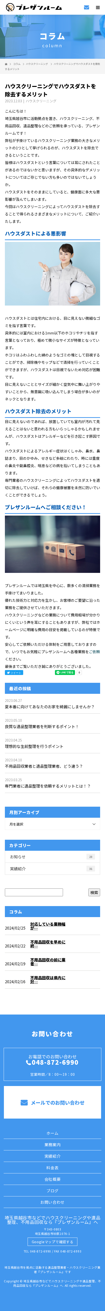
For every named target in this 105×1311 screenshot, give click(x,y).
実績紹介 (51, 869)
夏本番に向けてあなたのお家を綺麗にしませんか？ (50, 706)
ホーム (52, 1133)
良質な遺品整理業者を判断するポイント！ (42, 726)
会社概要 (52, 1179)
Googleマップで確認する (53, 1241)
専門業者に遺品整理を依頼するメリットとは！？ (48, 786)
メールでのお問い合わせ (57, 1102)
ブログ (52, 1190)
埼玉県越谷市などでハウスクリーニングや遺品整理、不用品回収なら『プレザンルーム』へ (53, 1219)
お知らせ (51, 857)
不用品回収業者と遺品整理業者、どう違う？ (44, 766)
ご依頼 (94, 651)
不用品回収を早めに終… (47, 944)
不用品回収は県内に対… (47, 979)
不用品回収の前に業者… (47, 962)
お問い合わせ (52, 1202)
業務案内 (52, 1144)
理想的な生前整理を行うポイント (34, 746)
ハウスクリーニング (37, 64)
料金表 (52, 1167)
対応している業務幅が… (47, 926)
